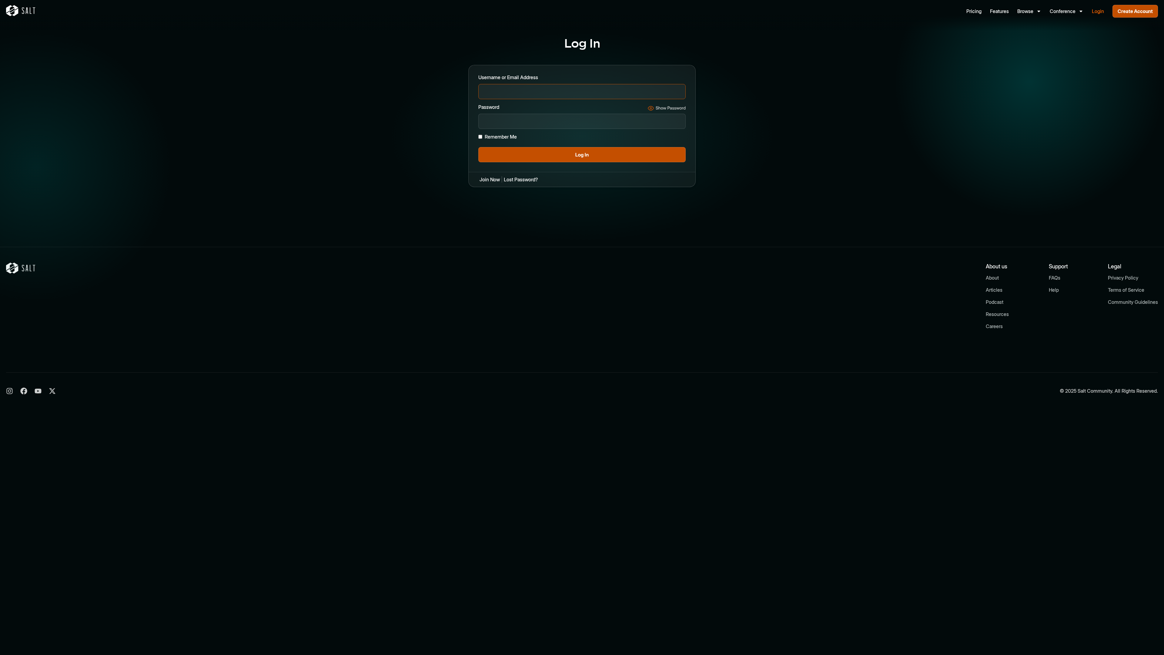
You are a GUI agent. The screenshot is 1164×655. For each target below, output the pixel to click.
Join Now (490, 179)
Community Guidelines (1133, 302)
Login (1098, 11)
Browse (1025, 11)
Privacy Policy (1123, 278)
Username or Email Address (508, 77)
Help (1054, 290)
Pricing (974, 11)
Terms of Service (1126, 290)
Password (488, 107)
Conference (1062, 11)
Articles (994, 290)
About (992, 278)
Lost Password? (521, 179)
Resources (997, 314)
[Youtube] (38, 391)
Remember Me (501, 136)
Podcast (994, 302)
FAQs (1054, 278)
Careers (994, 326)
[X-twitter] (52, 391)
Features (999, 11)
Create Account (1135, 11)
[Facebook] (23, 391)
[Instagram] (9, 391)
